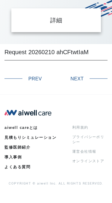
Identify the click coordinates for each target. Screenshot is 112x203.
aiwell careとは (21, 127)
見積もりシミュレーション (30, 137)
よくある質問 (17, 167)
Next (77, 78)
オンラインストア (88, 161)
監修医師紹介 (17, 147)
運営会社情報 (84, 151)
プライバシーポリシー (88, 139)
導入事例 (13, 157)
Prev (35, 78)
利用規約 (80, 127)
